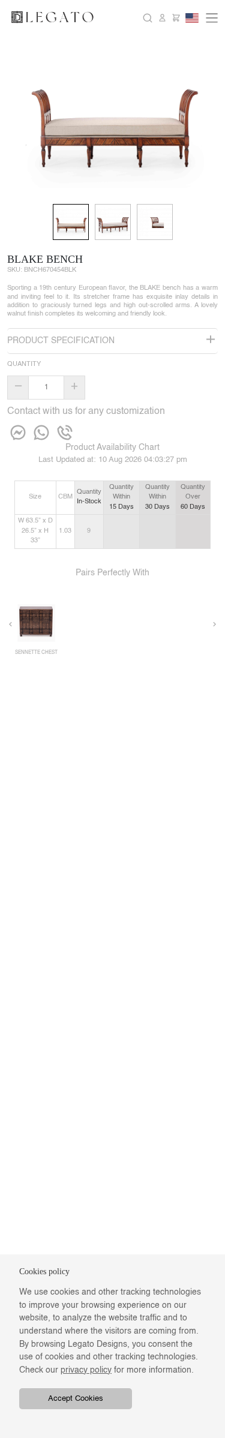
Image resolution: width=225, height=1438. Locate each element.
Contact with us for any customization (86, 411)
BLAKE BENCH (45, 259)
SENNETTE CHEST (36, 652)
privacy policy (86, 1370)
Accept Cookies (75, 1399)
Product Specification (61, 341)
